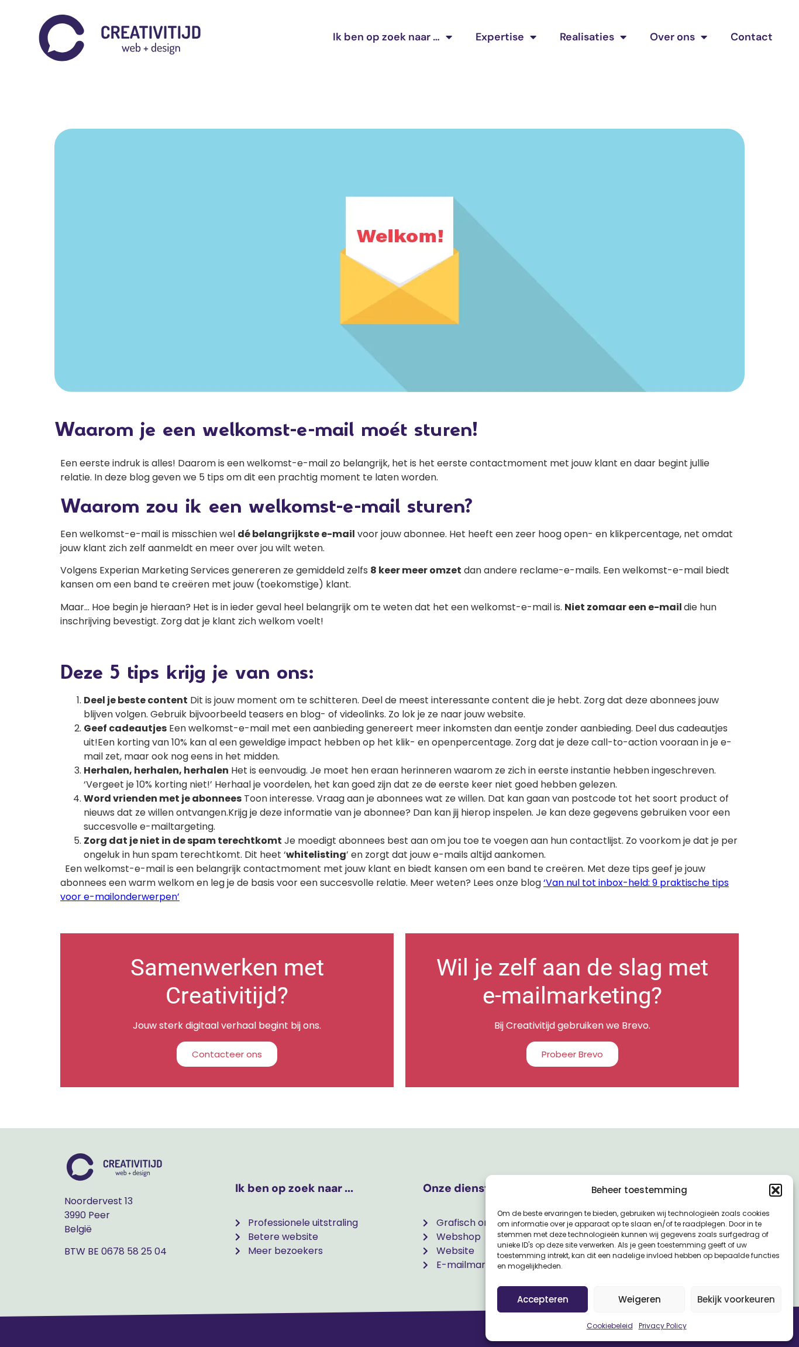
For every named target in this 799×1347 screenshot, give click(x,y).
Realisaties (587, 37)
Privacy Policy (663, 1326)
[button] (775, 1190)
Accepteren (543, 1299)
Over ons (672, 37)
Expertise (500, 37)
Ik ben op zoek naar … (386, 37)
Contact (752, 37)
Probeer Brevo (572, 1054)
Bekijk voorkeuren (736, 1299)
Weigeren (639, 1299)
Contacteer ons (227, 1054)
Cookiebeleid (610, 1326)
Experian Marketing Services (164, 570)
